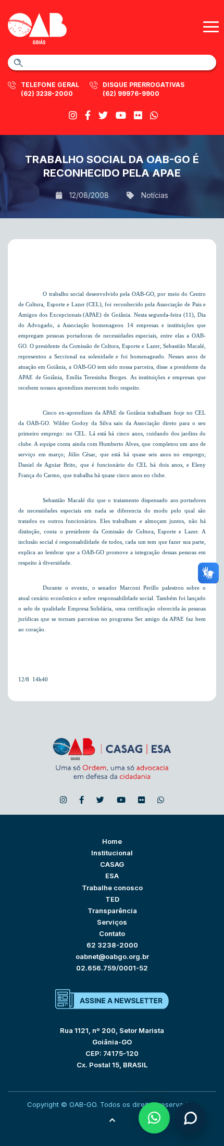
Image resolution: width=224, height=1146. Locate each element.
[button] (154, 1117)
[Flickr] (138, 115)
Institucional (112, 853)
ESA (112, 875)
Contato (112, 933)
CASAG (112, 864)
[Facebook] (88, 115)
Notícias (154, 195)
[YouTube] (121, 115)
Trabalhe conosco (112, 887)
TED (112, 899)
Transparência (112, 910)
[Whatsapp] (154, 115)
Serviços (112, 922)
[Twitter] (103, 115)
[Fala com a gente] (190, 1117)
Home (112, 841)
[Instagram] (73, 115)
